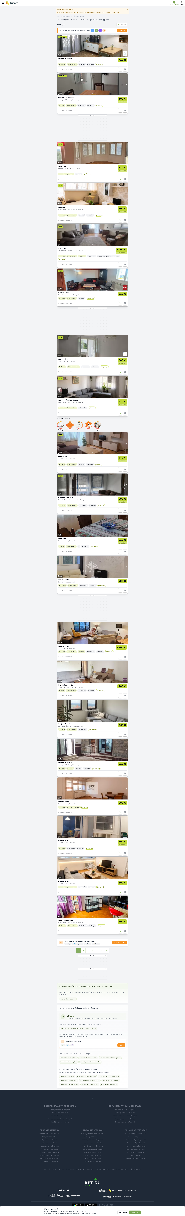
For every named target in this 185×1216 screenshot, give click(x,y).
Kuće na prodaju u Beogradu (135, 1149)
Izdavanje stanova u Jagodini (92, 1155)
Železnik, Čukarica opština (68, 1062)
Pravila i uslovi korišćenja (106, 1169)
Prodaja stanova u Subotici (49, 1143)
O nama (53, 1169)
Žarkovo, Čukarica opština (88, 1058)
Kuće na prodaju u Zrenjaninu (135, 1146)
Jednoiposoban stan (109, 1076)
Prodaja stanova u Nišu (49, 1137)
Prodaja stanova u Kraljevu (49, 1161)
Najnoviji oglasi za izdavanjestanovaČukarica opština (78, 1028)
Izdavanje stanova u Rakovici (125, 1122)
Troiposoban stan (69, 1084)
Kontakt (62, 1169)
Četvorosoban (90, 1084)
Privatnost (137, 1169)
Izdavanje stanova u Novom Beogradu (125, 1116)
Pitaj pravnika (135, 1155)
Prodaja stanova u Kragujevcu (49, 1140)
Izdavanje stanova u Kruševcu (92, 1149)
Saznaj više (123, 1212)
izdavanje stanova (66, 16)
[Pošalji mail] (111, 1205)
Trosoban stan (111, 1080)
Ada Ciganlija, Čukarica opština (91, 1062)
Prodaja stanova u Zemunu (60, 1116)
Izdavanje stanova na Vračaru (125, 1119)
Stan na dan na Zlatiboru (92, 1161)
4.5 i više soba (109, 1084)
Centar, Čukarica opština (68, 1058)
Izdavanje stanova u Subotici (92, 1143)
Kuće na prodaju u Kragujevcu (136, 1140)
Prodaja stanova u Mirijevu (60, 1122)
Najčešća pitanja (124, 1169)
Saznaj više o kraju (67, 999)
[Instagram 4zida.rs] (103, 1205)
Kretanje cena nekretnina (135, 1152)
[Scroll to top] (92, 1098)
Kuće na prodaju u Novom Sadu (135, 1134)
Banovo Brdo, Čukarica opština (110, 1058)
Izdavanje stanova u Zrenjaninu (92, 1146)
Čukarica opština (79, 16)
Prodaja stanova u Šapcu (49, 1149)
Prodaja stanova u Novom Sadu (49, 1134)
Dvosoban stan (68, 1080)
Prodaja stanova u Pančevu (49, 1155)
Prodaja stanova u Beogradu (60, 1110)
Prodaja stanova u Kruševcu (49, 1152)
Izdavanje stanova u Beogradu (125, 1110)
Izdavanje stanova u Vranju (92, 1158)
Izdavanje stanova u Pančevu (92, 1152)
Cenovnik (90, 1169)
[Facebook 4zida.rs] (99, 1205)
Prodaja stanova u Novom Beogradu (60, 1119)
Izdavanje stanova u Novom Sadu (92, 1134)
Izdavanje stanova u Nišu (92, 1137)
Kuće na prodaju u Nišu (135, 1137)
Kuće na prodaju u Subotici (136, 1143)
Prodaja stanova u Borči (60, 1113)
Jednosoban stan (86, 1076)
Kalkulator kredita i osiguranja (135, 1158)
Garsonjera (67, 1076)
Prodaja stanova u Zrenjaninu (49, 1146)
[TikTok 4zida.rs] (107, 1205)
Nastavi (135, 1212)
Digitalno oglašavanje (76, 1169)
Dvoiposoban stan (89, 1080)
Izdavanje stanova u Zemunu (125, 1113)
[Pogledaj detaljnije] (92, 46)
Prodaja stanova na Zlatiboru (49, 1158)
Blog (46, 1169)
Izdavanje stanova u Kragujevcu (92, 1140)
